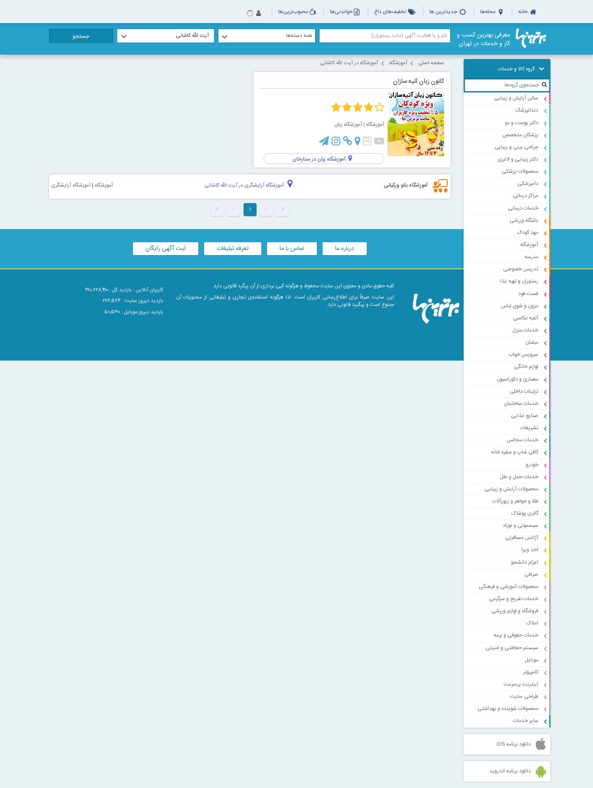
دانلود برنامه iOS (514, 744)
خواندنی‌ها (341, 11)
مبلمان (531, 342)
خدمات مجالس (522, 440)
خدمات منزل (525, 330)
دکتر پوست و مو (521, 122)
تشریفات (529, 428)
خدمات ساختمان (521, 403)
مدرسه (531, 257)
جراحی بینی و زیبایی (516, 147)
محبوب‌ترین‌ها (293, 11)
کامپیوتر (530, 672)
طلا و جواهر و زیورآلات (515, 501)
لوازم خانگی (526, 366)
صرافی (531, 574)
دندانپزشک (526, 110)
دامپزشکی (527, 183)
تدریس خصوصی (520, 269)
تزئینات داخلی (524, 391)
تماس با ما (292, 248)
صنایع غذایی (524, 415)
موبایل (531, 660)
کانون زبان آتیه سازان (418, 81)
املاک (532, 623)
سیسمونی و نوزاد (520, 525)
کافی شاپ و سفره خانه (514, 452)
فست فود (528, 293)
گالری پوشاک (524, 513)
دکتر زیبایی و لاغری (518, 159)
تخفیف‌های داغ (391, 11)
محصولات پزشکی (520, 171)
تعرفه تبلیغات (233, 248)
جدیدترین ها (443, 11)
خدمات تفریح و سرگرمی (513, 598)
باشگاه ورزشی (524, 220)
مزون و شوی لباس (519, 306)
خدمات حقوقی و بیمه (516, 635)
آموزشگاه (529, 244)
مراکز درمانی (525, 195)
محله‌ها (488, 11)
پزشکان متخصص (520, 135)
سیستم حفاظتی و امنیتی (511, 648)
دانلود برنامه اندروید (510, 771)
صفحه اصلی (431, 63)
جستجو (80, 36)
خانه (523, 11)
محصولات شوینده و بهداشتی (508, 708)
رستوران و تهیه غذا (519, 281)
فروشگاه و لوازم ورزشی (514, 611)
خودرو (532, 464)
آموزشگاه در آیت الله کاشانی (349, 63)
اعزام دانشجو (524, 562)
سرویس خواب (523, 354)
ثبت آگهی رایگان (165, 248)
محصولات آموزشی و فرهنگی (508, 586)
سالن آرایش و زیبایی (516, 98)
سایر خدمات (525, 720)
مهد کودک (527, 232)
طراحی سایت (524, 696)
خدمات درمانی (523, 208)
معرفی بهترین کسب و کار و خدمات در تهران (483, 39)
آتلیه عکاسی (525, 318)
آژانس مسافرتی (521, 537)
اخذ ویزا (529, 549)
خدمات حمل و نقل (519, 477)
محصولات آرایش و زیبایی (511, 489)
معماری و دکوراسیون (517, 379)
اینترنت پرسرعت (521, 684)
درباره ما (344, 248)
